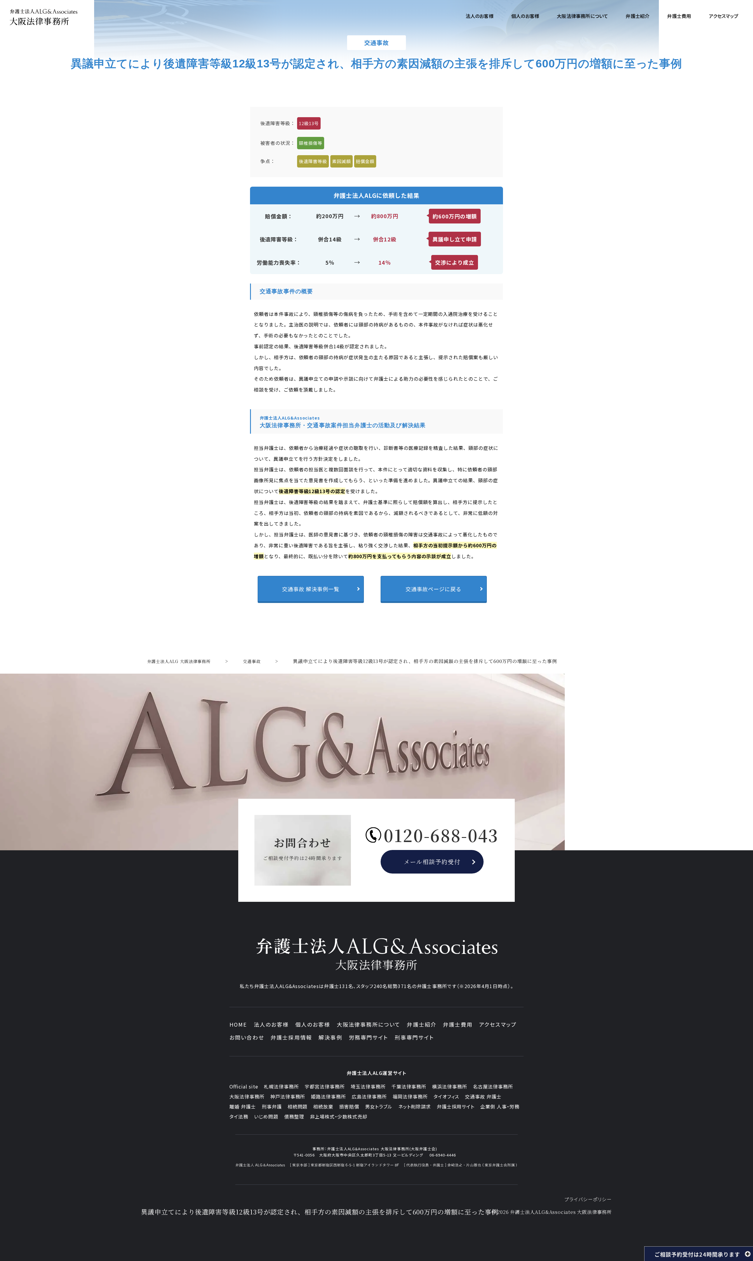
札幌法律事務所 (281, 1086)
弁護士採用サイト (456, 1106)
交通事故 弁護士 (483, 1096)
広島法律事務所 (369, 1096)
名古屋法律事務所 (493, 1086)
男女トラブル (378, 1106)
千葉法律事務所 (409, 1086)
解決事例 (330, 1037)
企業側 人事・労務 (499, 1106)
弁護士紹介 (422, 1024)
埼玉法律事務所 (368, 1086)
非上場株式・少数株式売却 (339, 1116)
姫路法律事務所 (328, 1096)
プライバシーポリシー (588, 1199)
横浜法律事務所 (449, 1086)
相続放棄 (323, 1106)
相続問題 (298, 1106)
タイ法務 (238, 1116)
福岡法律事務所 (410, 1096)
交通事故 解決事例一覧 (310, 589)
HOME (238, 1024)
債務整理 (294, 1116)
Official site (243, 1086)
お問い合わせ (246, 1037)
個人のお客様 (312, 1024)
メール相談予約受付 (432, 861)
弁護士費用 (458, 1024)
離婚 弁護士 (242, 1106)
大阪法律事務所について (369, 1024)
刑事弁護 (272, 1106)
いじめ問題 (266, 1116)
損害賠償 (349, 1106)
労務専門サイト (368, 1037)
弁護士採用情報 (291, 1037)
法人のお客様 (271, 1024)
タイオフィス (446, 1096)
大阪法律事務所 (246, 1096)
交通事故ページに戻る (434, 589)
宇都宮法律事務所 (325, 1086)
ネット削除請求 (414, 1106)
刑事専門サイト (414, 1037)
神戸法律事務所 (287, 1096)
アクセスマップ (498, 1024)
